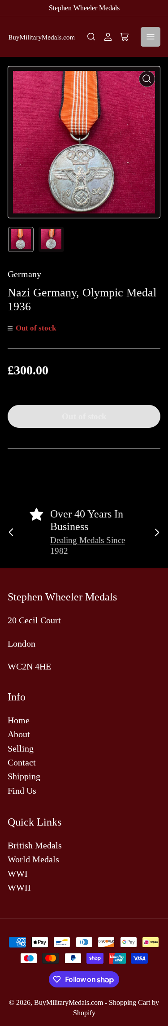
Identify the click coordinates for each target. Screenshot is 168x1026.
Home (19, 720)
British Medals (35, 845)
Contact (22, 762)
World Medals (33, 859)
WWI (18, 873)
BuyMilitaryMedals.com (68, 1002)
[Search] (91, 37)
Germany (24, 274)
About (19, 734)
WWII (19, 887)
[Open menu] (150, 37)
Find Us (22, 791)
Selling (21, 748)
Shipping (24, 776)
